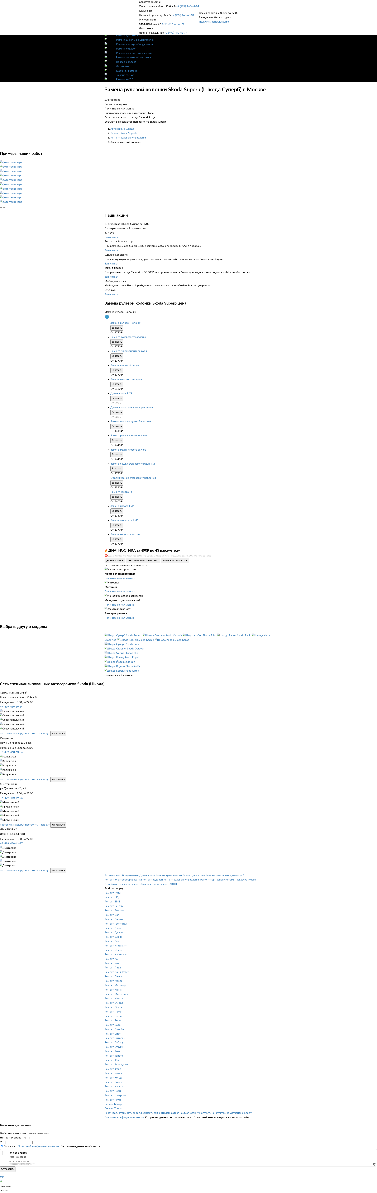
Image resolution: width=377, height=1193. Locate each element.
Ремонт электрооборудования (134, 44)
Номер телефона (10, 1137)
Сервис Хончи (113, 1108)
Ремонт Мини (113, 989)
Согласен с (31, 1146)
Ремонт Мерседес (116, 985)
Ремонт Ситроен (115, 1038)
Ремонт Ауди (112, 893)
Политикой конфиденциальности (38, 1146)
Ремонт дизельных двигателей (135, 40)
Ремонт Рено (113, 1020)
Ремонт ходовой (126, 48)
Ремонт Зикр (112, 941)
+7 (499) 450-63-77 (175, 33)
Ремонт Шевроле (115, 1095)
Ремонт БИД (112, 897)
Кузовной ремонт (126, 71)
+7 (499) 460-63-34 (182, 15)
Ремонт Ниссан (114, 998)
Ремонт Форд (113, 1069)
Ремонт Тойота (114, 1056)
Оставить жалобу (241, 1113)
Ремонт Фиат (113, 1060)
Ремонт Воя (112, 915)
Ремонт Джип (113, 937)
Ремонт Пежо (113, 1011)
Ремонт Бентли (114, 906)
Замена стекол (125, 75)
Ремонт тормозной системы (133, 57)
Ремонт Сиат (112, 1034)
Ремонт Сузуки (114, 1047)
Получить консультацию (214, 21)
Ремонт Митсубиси (116, 994)
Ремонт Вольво (114, 910)
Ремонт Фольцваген (117, 1064)
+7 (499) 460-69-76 (173, 24)
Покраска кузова (126, 62)
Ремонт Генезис (114, 919)
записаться (58, 733)
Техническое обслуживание (122, 875)
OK (2, 1177)
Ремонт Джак (113, 928)
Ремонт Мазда (114, 981)
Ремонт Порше (114, 1016)
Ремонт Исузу (113, 950)
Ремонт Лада (113, 967)
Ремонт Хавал (113, 1073)
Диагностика (147, 875)
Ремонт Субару (114, 1042)
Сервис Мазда (113, 1104)
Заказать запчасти (154, 1113)
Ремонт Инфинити (116, 945)
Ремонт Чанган (114, 1086)
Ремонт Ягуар (113, 1100)
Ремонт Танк (112, 1051)
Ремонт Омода (114, 1003)
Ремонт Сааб (113, 1025)
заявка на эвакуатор (175, 560)
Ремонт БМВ (112, 901)
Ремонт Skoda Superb (123, 133)
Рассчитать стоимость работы (123, 1113)
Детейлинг (122, 66)
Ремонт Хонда (113, 1077)
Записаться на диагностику (182, 1113)
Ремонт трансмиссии (169, 875)
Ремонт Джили (114, 932)
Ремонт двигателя (127, 35)
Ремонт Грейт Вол (116, 923)
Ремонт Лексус (114, 976)
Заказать (117, 328)
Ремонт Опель (114, 1007)
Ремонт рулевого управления (134, 53)
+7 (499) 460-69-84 (187, 6)
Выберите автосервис (13, 1133)
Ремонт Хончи (113, 1082)
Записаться (111, 237)
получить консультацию (143, 560)
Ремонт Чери (113, 1091)
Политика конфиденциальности (124, 1117)
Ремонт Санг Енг (115, 1029)
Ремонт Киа (112, 963)
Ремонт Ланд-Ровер (117, 972)
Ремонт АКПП (124, 79)
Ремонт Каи (112, 959)
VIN (2, 1142)
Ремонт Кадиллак (116, 954)
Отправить (7, 1169)
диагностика (114, 560)
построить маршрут (12, 733)
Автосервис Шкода (122, 129)
